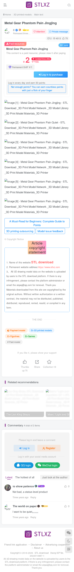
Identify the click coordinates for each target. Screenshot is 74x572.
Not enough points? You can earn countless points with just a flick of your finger (37, 88)
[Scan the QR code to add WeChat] (68, 533)
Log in (26, 448)
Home (7, 14)
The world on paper (25, 506)
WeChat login (49, 465)
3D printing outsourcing (19, 231)
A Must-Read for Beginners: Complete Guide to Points (37, 223)
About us (38, 547)
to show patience (23, 486)
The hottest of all (24, 477)
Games (31, 336)
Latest (8, 477)
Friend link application (15, 544)
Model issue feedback (50, 231)
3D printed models (23, 14)
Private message (60, 31)
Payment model (17, 330)
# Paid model (13, 341)
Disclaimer (36, 544)
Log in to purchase (52, 74)
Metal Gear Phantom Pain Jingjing (30, 23)
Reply (33, 497)
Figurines (14, 336)
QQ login (26, 465)
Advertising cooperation (57, 544)
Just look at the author (55, 477)
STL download (42, 552)
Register (50, 448)
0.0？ (14, 30)
